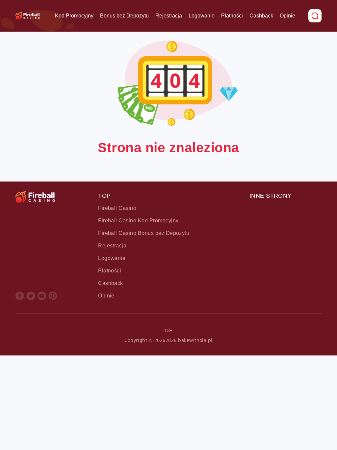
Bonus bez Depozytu (124, 15)
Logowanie (202, 15)
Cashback (261, 15)
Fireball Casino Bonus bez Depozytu (143, 233)
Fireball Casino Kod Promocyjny (138, 220)
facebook (19, 296)
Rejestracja (168, 15)
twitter (30, 296)
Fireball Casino (117, 208)
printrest (52, 296)
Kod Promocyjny (74, 15)
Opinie (287, 15)
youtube (42, 296)
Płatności (232, 15)
